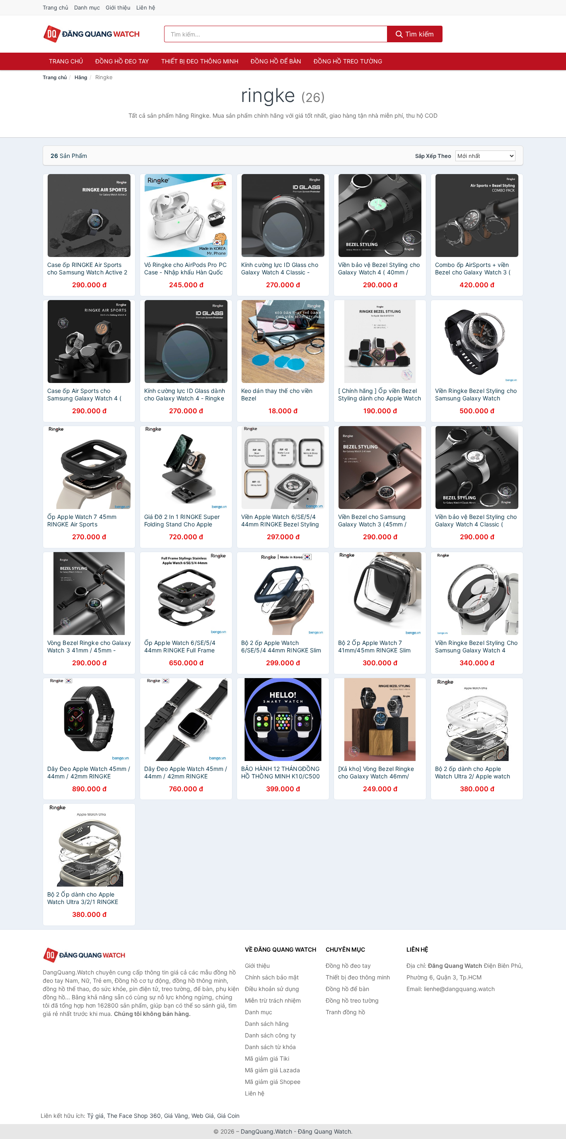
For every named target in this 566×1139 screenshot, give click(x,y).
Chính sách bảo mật (272, 977)
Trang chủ (55, 7)
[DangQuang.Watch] (91, 34)
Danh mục (87, 7)
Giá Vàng (176, 1115)
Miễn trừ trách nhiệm (273, 1000)
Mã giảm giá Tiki (267, 1058)
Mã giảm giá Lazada (272, 1070)
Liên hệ (145, 7)
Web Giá (202, 1115)
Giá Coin (228, 1115)
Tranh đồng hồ (345, 1011)
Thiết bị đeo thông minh (199, 61)
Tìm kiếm (418, 34)
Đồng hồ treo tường (348, 61)
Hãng (81, 77)
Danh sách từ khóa (270, 1046)
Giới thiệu (118, 7)
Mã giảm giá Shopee (272, 1081)
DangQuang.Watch (266, 1131)
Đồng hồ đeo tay (122, 61)
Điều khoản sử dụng (272, 988)
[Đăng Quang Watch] (84, 955)
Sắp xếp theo (433, 156)
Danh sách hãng (267, 1023)
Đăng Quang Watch (324, 1131)
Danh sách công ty (270, 1035)
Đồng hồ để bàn (276, 61)
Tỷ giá (95, 1115)
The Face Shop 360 (134, 1115)
